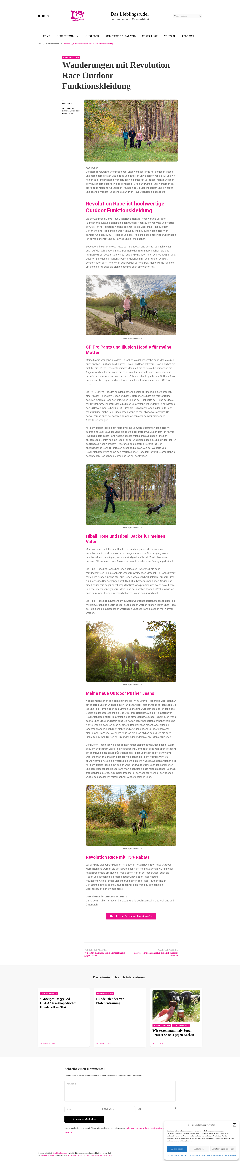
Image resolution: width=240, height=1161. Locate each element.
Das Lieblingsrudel (130, 14)
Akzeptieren (177, 1149)
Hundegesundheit (162, 1025)
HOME (46, 36)
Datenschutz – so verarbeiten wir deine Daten (195, 1155)
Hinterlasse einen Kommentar (71, 112)
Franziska (67, 103)
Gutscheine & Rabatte (120, 36)
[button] (234, 1125)
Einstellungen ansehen (223, 1149)
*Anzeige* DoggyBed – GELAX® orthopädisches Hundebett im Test (58, 1003)
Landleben (92, 36)
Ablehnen (199, 1149)
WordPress (71, 1155)
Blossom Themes (47, 1155)
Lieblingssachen (71, 57)
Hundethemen (66, 36)
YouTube (170, 36)
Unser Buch (150, 36)
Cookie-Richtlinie (173, 1155)
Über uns (188, 36)
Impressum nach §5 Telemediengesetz (223, 1155)
